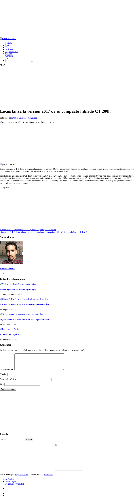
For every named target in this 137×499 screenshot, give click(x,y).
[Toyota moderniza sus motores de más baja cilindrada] (23, 314)
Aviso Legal (10, 481)
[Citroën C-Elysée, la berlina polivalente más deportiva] (24, 299)
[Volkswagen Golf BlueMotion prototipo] (18, 284)
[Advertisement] (68, 18)
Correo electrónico (8, 379)
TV (6, 58)
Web (2, 384)
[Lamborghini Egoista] (10, 329)
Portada (8, 43)
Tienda (8, 47)
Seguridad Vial (11, 51)
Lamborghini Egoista (9, 334)
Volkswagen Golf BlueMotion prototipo (18, 289)
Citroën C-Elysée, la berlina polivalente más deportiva (24, 304)
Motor (8, 45)
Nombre (3, 374)
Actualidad (32, 118)
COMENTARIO (7, 369)
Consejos (9, 56)
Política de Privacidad (14, 484)
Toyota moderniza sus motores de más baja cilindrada (24, 319)
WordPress (48, 474)
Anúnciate (9, 479)
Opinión (8, 54)
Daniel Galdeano (19, 118)
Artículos (9, 49)
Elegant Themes (21, 474)
